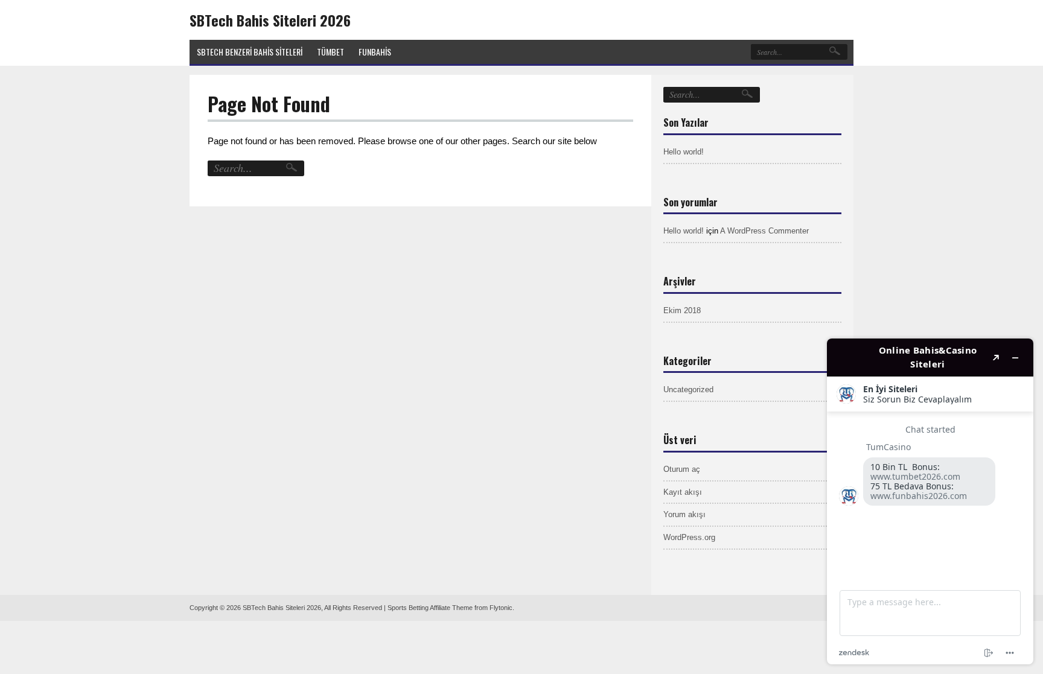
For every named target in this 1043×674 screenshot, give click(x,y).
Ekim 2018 (682, 310)
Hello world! (683, 151)
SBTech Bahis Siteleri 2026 (270, 20)
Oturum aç (681, 469)
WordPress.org (689, 537)
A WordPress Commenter (764, 230)
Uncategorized (688, 389)
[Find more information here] (930, 501)
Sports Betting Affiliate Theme (430, 607)
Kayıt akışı (682, 492)
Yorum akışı (684, 514)
